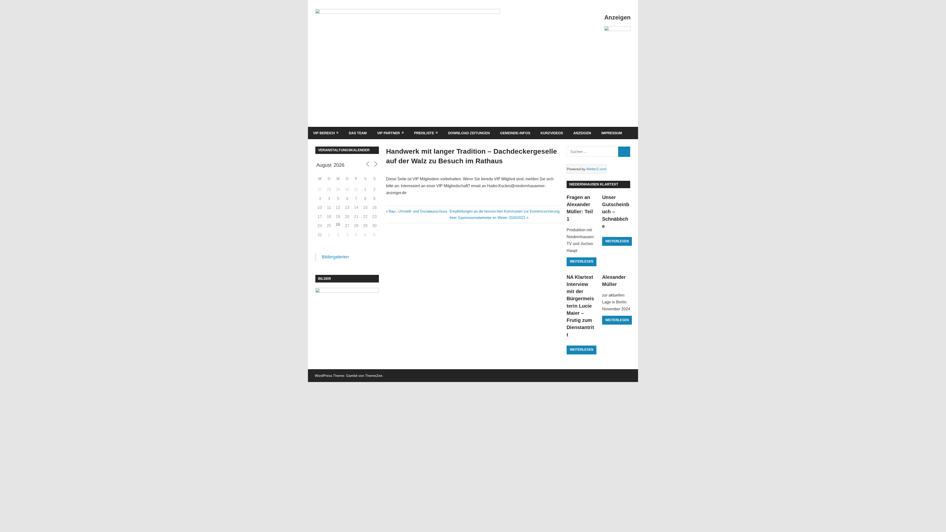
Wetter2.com (596, 169)
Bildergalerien (335, 256)
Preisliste (424, 133)
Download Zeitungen (469, 133)
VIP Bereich (324, 133)
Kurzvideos (552, 133)
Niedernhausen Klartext (593, 184)
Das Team (358, 133)
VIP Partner (388, 133)
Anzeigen (582, 133)
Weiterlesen (581, 261)
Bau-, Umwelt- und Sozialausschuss (418, 211)
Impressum (611, 133)
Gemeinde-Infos (515, 133)
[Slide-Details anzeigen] (617, 36)
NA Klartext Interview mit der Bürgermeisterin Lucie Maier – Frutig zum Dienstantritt (580, 305)
